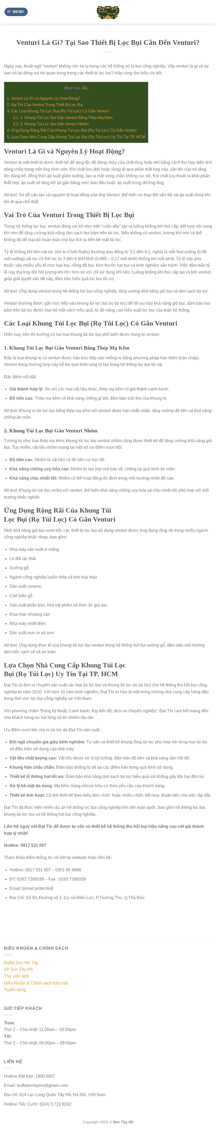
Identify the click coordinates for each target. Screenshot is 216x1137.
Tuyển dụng (15, 989)
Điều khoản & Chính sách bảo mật (36, 983)
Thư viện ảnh (16, 976)
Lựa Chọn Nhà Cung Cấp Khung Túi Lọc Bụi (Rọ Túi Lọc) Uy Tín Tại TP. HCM (76, 137)
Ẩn (84, 88)
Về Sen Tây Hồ (18, 969)
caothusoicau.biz (59, 1134)
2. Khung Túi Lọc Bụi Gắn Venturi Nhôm (51, 124)
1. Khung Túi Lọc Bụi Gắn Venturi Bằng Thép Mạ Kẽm (63, 117)
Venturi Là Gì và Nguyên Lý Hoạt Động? (43, 98)
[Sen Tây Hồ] (108, 12)
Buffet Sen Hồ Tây (21, 963)
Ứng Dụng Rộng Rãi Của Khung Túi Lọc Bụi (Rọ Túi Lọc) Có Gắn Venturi (71, 130)
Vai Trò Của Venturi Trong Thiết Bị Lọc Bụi (45, 104)
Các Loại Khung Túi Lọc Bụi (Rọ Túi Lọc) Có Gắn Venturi (58, 111)
